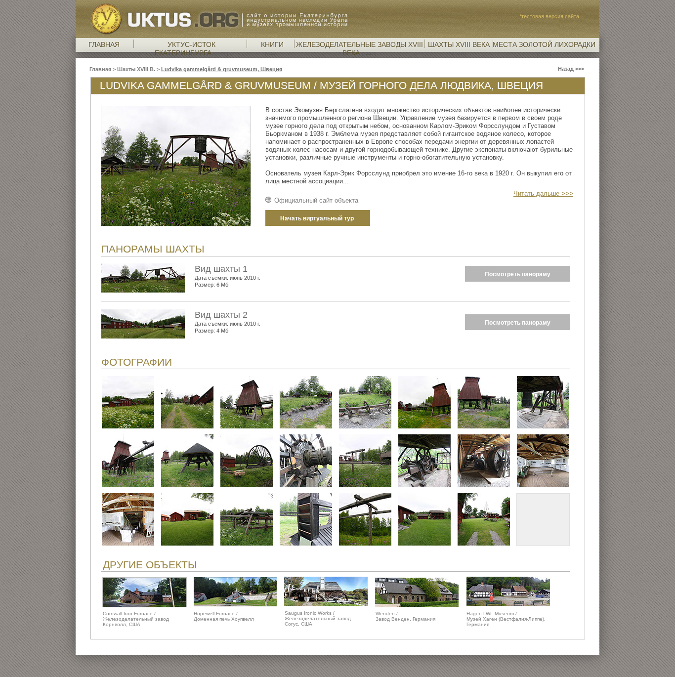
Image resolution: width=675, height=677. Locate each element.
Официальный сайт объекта (316, 200)
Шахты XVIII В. (137, 69)
